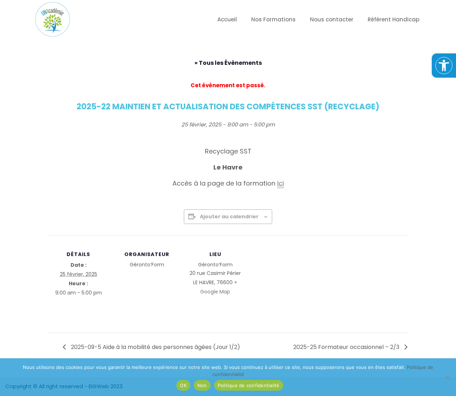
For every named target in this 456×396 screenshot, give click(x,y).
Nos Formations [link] (273, 19)
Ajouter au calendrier (229, 216)
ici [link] (280, 183)
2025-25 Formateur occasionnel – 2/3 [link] (347, 347)
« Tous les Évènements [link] (228, 63)
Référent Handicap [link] (393, 19)
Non (202, 385)
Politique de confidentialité (249, 385)
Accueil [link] (227, 19)
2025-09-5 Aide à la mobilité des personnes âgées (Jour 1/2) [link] (154, 347)
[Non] (447, 377)
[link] (444, 65)
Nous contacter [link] (331, 19)
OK (183, 385)
